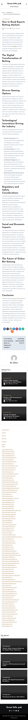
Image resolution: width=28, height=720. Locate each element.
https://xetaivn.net (7, 626)
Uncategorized (6, 19)
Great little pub (14, 4)
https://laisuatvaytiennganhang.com (12, 581)
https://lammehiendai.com (9, 583)
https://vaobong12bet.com (9, 486)
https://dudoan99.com (8, 508)
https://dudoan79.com (8, 504)
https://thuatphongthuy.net (9, 601)
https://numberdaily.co (8, 589)
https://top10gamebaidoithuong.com (12, 537)
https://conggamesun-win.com (10, 498)
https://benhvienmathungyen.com (11, 555)
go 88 (3, 444)
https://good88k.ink (7, 520)
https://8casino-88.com (8, 451)
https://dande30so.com (8, 500)
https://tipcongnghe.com (9, 608)
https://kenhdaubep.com (8, 579)
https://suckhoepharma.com (9, 593)
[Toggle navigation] (2, 4)
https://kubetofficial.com (8, 526)
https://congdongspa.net (8, 565)
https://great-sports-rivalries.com (11, 575)
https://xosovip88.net (8, 459)
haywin (4, 435)
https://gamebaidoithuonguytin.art (11, 510)
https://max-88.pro (7, 532)
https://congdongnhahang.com (10, 563)
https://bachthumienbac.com (10, 482)
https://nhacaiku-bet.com (9, 512)
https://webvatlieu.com (8, 620)
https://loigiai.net (6, 585)
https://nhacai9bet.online (9, 534)
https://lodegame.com (8, 530)
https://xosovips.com (7, 496)
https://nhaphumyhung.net (9, 587)
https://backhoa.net (7, 545)
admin (7, 28)
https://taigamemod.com (8, 595)
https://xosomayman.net (8, 476)
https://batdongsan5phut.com (10, 553)
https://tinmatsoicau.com (9, 467)
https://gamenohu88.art (8, 516)
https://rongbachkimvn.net (9, 461)
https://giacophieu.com (8, 573)
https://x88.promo (7, 494)
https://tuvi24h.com (7, 616)
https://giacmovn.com (8, 571)
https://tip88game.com (8, 502)
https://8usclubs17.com (8, 453)
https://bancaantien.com (8, 469)
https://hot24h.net (7, 577)
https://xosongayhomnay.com (10, 484)
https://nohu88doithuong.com (10, 474)
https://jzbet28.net (7, 522)
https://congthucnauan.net (9, 567)
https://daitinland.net (8, 569)
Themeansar (14, 718)
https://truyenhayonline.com (10, 614)
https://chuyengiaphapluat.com (10, 561)
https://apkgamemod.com (9, 543)
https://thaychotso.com (8, 541)
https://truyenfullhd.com (9, 612)
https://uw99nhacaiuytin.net (10, 490)
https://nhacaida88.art (8, 506)
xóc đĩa (4, 432)
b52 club (4, 441)
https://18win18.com (7, 449)
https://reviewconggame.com (10, 465)
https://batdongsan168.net (9, 551)
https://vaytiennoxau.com (9, 618)
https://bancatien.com (8, 480)
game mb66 (16, 298)
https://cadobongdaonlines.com (10, 488)
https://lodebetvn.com (8, 528)
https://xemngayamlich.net (9, 622)
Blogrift (22, 716)
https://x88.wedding (7, 478)
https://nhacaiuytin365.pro (9, 492)
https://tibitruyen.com (8, 603)
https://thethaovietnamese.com (10, 599)
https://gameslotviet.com (9, 518)
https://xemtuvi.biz (7, 624)
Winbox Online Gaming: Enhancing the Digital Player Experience (12, 382)
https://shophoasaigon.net (9, 591)
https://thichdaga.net (8, 463)
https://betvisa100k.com (8, 557)
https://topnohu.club (7, 472)
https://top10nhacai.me (8, 455)
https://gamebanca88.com (9, 514)
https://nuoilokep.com (8, 539)
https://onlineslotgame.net (9, 457)
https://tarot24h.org (7, 597)
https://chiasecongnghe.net (9, 559)
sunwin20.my (5, 430)
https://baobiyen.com (7, 547)
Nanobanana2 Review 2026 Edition (14, 697)
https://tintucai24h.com (8, 606)
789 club (4, 438)
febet (3, 446)
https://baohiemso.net (8, 549)
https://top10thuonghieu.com (10, 610)
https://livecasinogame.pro (9, 524)
